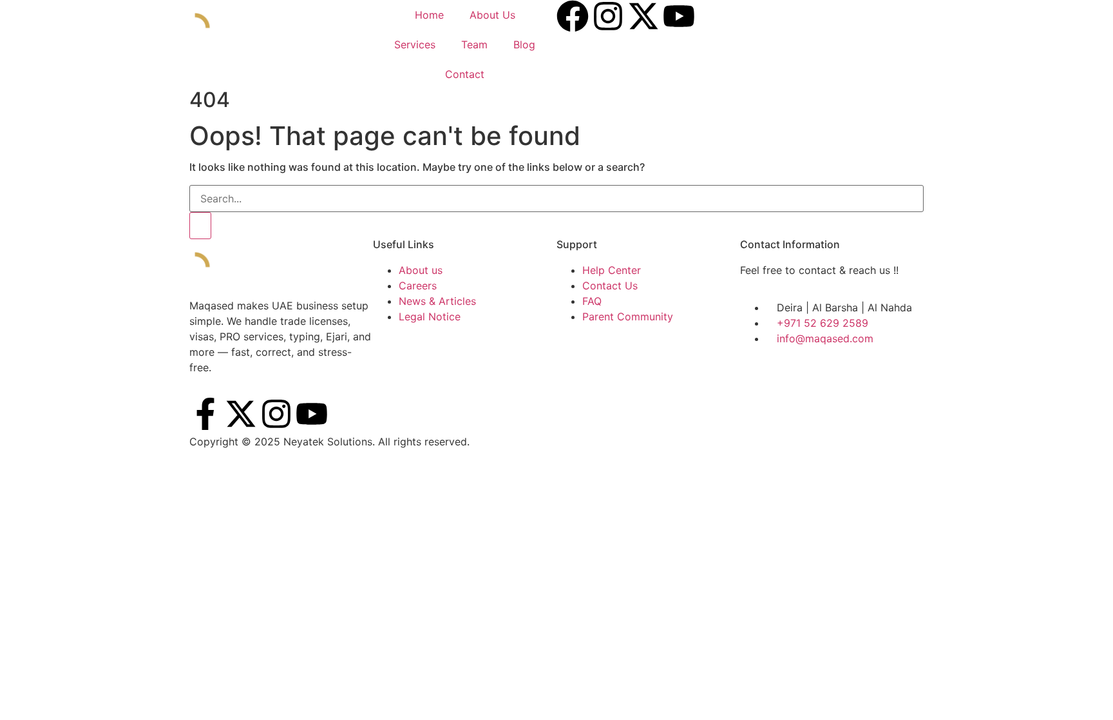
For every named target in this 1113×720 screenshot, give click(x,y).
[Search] (200, 225)
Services (414, 44)
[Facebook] (572, 16)
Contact (464, 74)
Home (429, 14)
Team (474, 44)
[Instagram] (608, 16)
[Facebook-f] (205, 414)
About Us (492, 14)
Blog (524, 44)
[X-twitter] (241, 414)
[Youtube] (312, 414)
